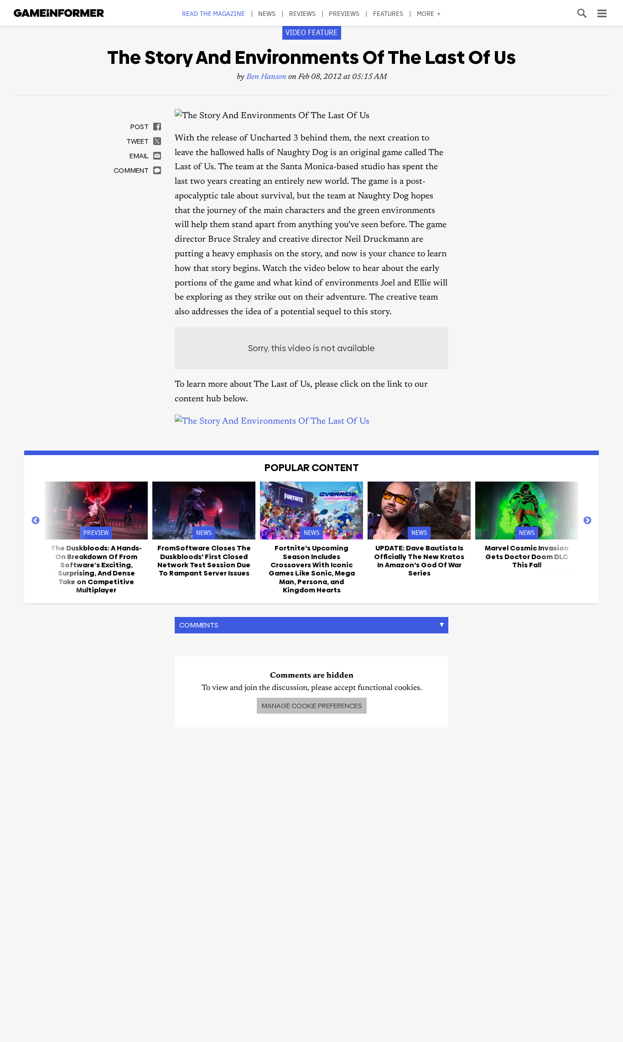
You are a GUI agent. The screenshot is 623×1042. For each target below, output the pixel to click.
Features (388, 13)
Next (587, 520)
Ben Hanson (266, 77)
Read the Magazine (213, 13)
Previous (35, 520)
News (266, 13)
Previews (344, 13)
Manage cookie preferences (311, 705)
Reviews (302, 13)
